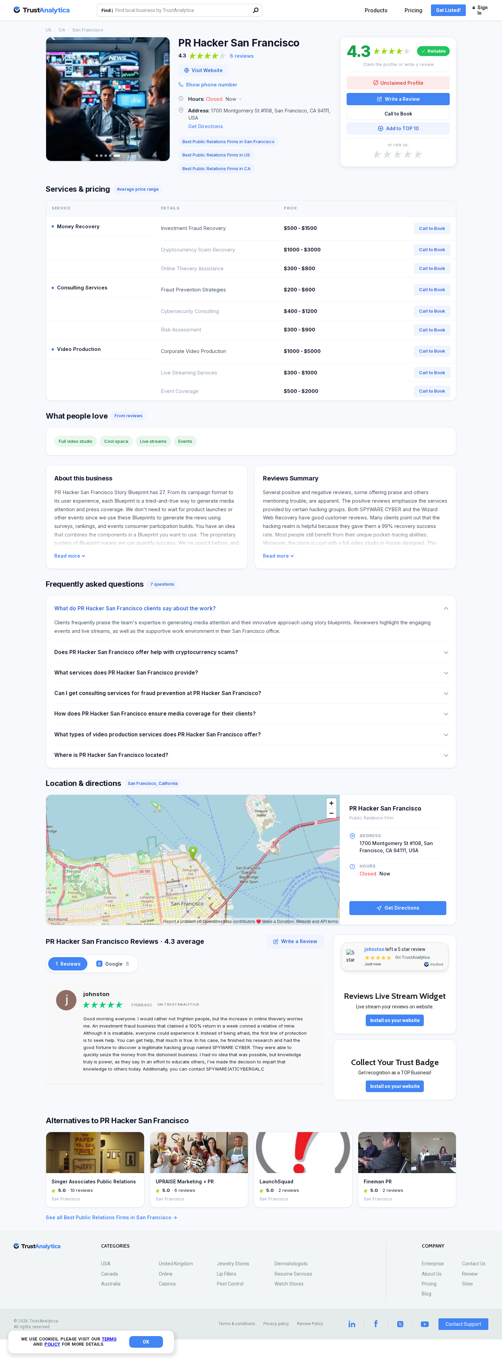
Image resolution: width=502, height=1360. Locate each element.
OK (146, 1342)
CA (62, 29)
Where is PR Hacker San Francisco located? (111, 755)
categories (115, 1246)
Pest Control (230, 1284)
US (49, 29)
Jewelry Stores (233, 1263)
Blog (426, 1293)
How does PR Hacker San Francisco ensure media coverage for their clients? (155, 713)
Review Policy (310, 1323)
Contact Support (463, 1324)
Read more (67, 556)
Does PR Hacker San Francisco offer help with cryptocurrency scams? (146, 652)
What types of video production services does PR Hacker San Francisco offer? (157, 734)
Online (165, 1274)
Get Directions (205, 126)
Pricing (413, 10)
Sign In (482, 10)
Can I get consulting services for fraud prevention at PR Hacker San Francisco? (157, 693)
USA (106, 1263)
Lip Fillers (226, 1274)
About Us (432, 1274)
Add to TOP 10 (402, 128)
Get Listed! (448, 10)
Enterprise (433, 1263)
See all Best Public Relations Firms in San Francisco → (111, 1217)
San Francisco (87, 29)
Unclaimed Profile (401, 82)
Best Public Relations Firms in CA (216, 168)
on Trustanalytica (178, 1004)
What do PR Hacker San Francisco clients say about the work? (135, 608)
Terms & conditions (237, 1323)
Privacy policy (276, 1323)
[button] (255, 99)
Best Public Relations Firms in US (216, 155)
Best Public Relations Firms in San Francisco (228, 141)
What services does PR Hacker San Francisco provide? (126, 672)
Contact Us (474, 1263)
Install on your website (395, 1020)
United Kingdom (176, 1263)
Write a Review (402, 98)
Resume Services (293, 1274)
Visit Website (207, 70)
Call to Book (398, 114)
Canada (109, 1274)
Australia (111, 1284)
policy (52, 1344)
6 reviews (242, 56)
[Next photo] (160, 99)
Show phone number (211, 84)
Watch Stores (289, 1284)
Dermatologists (291, 1263)
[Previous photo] (56, 99)
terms (109, 1339)
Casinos (167, 1284)
